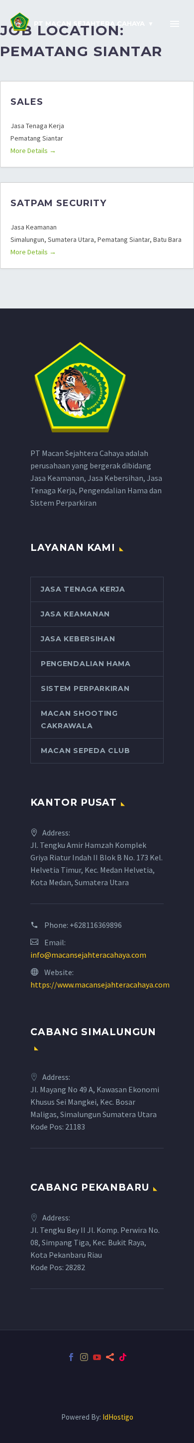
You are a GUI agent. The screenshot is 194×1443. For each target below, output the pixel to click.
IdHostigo (117, 1417)
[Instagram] (84, 1357)
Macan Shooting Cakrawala (79, 719)
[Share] (110, 1357)
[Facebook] (71, 1357)
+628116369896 (96, 925)
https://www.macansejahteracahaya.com (100, 984)
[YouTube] (97, 1357)
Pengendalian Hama (86, 663)
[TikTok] (123, 1357)
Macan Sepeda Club (85, 750)
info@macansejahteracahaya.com (88, 955)
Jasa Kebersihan (78, 638)
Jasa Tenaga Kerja (83, 589)
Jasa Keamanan (75, 613)
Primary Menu (175, 23)
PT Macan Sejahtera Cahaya (89, 23)
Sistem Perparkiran (85, 688)
